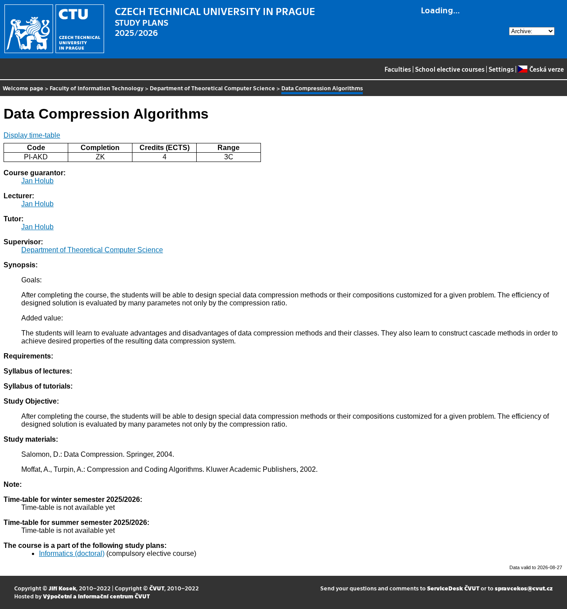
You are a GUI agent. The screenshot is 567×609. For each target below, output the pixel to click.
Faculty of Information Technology (97, 88)
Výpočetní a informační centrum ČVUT (96, 596)
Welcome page (23, 88)
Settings (501, 69)
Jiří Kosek (62, 588)
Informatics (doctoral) (72, 553)
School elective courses (450, 69)
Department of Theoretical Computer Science (212, 88)
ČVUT (156, 588)
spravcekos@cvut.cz (524, 588)
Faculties (397, 69)
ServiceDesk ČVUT (453, 588)
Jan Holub (37, 181)
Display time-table (32, 135)
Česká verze (546, 69)
